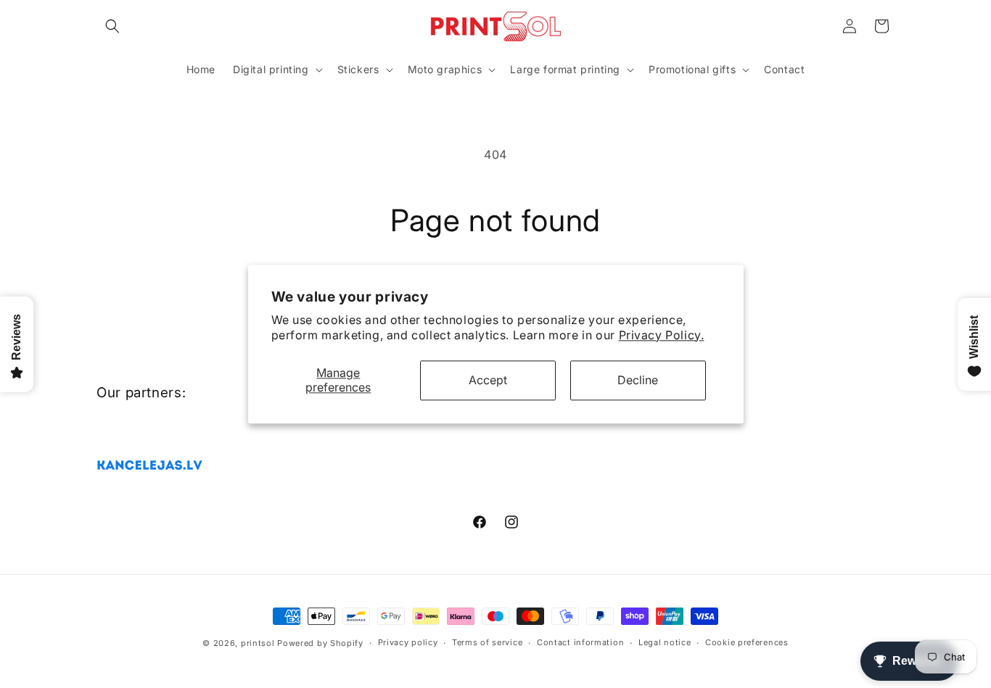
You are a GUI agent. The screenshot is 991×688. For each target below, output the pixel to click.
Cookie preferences (747, 643)
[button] (112, 26)
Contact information (580, 643)
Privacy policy (408, 643)
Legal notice (664, 643)
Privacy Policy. (661, 335)
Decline (637, 380)
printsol (258, 643)
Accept (488, 380)
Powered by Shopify (320, 643)
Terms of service (487, 643)
